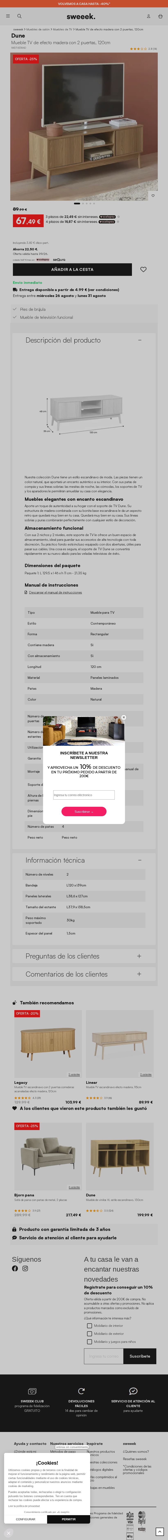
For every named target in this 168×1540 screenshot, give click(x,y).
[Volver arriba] (160, 1532)
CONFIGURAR (25, 1519)
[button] (9, 1533)
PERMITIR (69, 1519)
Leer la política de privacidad (24, 1506)
